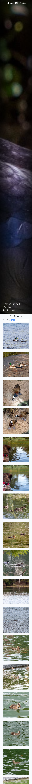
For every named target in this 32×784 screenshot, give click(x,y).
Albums (9, 3)
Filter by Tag (6, 320)
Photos (23, 3)
